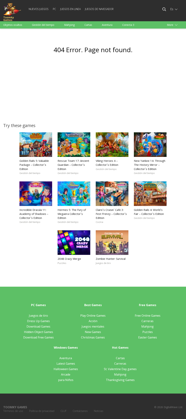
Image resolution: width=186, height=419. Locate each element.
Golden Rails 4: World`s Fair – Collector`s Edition (149, 212)
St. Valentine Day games (120, 369)
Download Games (38, 326)
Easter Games (147, 337)
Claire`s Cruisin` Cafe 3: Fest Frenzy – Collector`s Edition (111, 214)
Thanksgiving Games (120, 380)
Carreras (147, 321)
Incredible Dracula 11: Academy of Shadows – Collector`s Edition (33, 214)
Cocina (99, 222)
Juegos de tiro (103, 263)
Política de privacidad (41, 411)
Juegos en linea (70, 9)
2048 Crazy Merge (69, 258)
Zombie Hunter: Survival (111, 258)
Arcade (65, 374)
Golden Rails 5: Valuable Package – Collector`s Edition (34, 165)
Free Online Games (147, 316)
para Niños (65, 380)
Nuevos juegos (38, 9)
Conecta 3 (128, 25)
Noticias (98, 411)
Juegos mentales (93, 326)
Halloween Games (66, 369)
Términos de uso (13, 411)
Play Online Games (93, 316)
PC (54, 9)
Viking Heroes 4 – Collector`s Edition (107, 163)
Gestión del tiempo (43, 25)
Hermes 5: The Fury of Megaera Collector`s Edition (72, 214)
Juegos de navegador (99, 9)
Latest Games (65, 364)
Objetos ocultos (12, 25)
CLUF (63, 411)
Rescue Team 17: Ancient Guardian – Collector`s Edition (73, 165)
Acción (93, 321)
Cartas (88, 25)
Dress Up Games (38, 321)
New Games (93, 332)
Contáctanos (80, 411)
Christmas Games (93, 337)
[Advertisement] (58, 90)
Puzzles (62, 263)
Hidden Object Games (38, 332)
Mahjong (69, 25)
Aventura (107, 25)
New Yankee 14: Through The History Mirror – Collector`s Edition (149, 165)
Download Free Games (38, 337)
